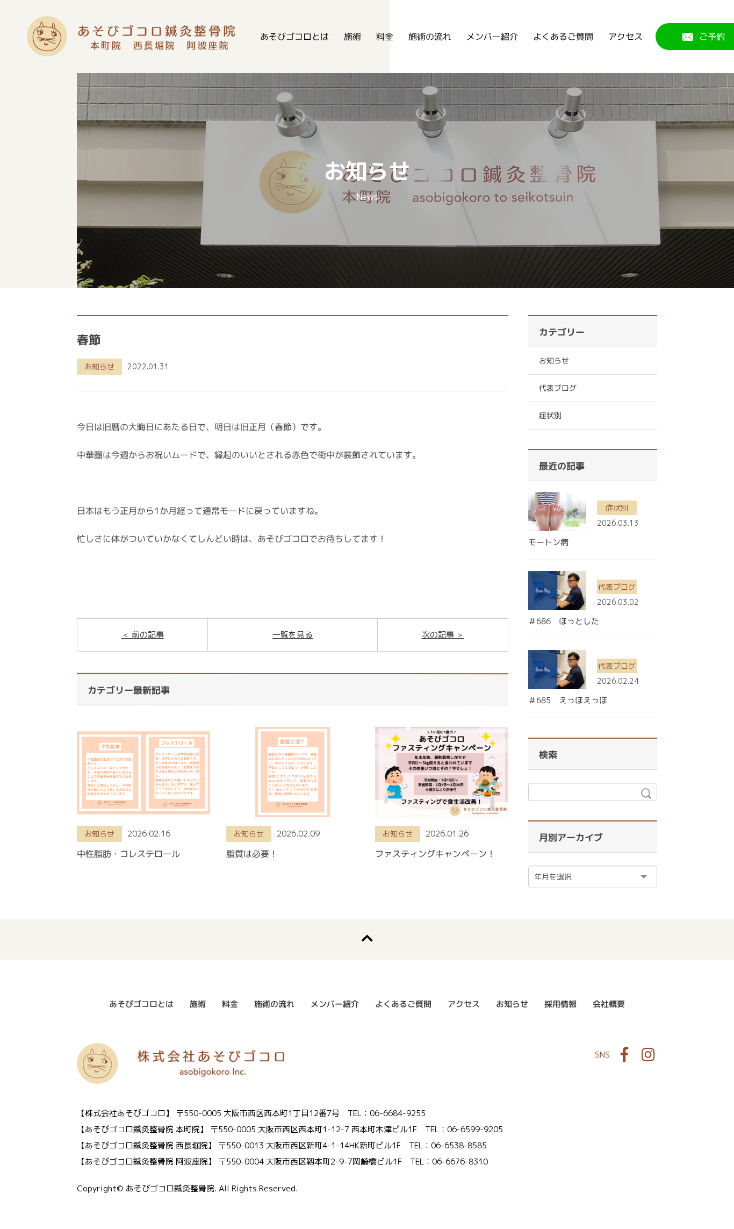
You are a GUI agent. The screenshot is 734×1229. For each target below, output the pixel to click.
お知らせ (99, 366)
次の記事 (439, 634)
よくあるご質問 (563, 36)
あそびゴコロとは (294, 36)
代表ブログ (558, 388)
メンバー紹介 (492, 36)
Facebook (624, 1055)
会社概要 (609, 1004)
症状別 (550, 415)
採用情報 (560, 1004)
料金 (384, 36)
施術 (352, 36)
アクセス (625, 36)
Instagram (648, 1055)
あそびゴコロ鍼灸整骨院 (131, 36)
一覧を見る (292, 634)
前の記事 (146, 634)
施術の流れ (429, 36)
